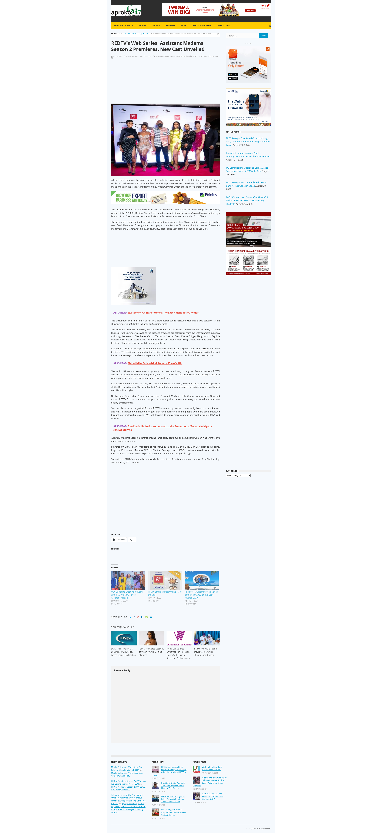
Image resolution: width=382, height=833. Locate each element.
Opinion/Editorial (202, 25)
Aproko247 (265, 828)
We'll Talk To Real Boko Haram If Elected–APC (212, 768)
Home (127, 34)
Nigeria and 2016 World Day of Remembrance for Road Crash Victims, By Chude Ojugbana (210, 782)
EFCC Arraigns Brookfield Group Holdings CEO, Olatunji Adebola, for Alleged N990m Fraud (248, 141)
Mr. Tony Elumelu (185, 56)
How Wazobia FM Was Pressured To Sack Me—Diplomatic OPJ (212, 796)
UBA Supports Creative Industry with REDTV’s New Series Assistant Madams (127, 594)
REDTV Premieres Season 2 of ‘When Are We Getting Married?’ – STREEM (128, 782)
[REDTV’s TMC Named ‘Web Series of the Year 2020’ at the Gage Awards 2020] (202, 580)
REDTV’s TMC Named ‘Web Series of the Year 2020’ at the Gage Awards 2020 (201, 594)
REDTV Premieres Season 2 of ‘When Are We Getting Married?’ (128, 788)
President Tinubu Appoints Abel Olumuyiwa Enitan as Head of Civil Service (173, 786)
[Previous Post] (216, 34)
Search (263, 36)
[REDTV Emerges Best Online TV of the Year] (165, 580)
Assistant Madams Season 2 (166, 56)
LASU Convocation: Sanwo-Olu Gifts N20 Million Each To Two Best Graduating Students (247, 200)
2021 (134, 34)
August (141, 34)
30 (147, 34)
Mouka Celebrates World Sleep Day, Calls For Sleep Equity (127, 774)
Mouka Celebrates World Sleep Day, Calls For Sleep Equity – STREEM (127, 768)
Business (170, 25)
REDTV (195, 56)
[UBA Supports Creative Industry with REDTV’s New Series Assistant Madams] (128, 580)
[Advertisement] (165, 83)
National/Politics (123, 25)
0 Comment (147, 56)
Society (156, 25)
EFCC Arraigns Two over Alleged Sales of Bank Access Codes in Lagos (173, 812)
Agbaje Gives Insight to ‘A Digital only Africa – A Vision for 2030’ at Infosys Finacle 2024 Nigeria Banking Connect (128, 808)
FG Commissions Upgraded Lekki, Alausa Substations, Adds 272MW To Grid (173, 799)
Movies (142, 25)
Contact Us (224, 25)
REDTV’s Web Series (206, 56)
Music (184, 25)
